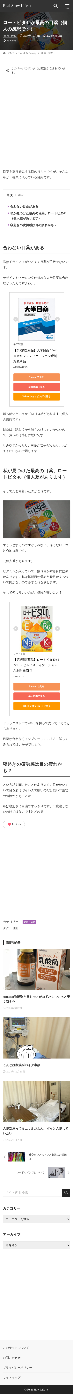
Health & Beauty (27, 53)
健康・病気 (10, 36)
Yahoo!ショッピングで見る (36, 396)
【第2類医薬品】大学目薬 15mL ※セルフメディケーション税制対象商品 (35, 356)
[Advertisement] (36, 123)
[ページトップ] (65, 1386)
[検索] (66, 1193)
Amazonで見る (36, 377)
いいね (14, 824)
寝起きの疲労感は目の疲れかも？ (33, 225)
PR (15, 928)
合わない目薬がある (24, 206)
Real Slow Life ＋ (18, 6)
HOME (10, 53)
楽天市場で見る (36, 386)
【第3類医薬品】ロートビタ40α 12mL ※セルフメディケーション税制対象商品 (36, 665)
